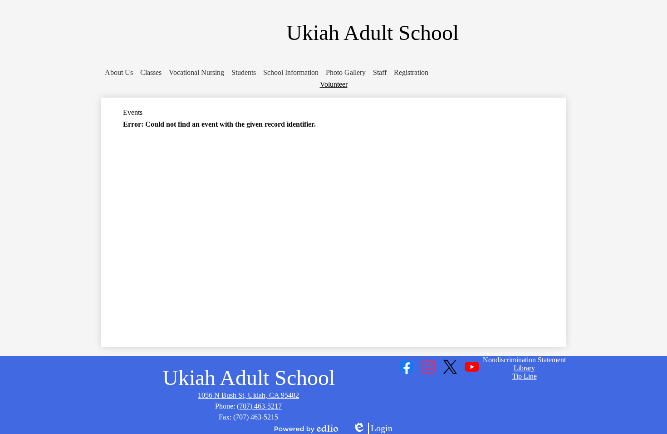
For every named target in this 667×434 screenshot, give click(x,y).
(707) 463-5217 (259, 406)
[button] (119, 72)
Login (372, 428)
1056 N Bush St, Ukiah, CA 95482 (248, 395)
